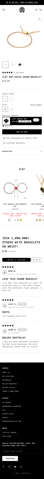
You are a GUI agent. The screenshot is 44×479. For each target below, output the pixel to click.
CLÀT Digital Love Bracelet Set (15, 205)
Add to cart (22, 132)
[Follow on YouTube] (15, 467)
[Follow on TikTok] (21, 467)
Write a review (16, 259)
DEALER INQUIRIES (9, 384)
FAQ (3, 410)
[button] (8, 72)
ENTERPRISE (6, 380)
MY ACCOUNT (6, 402)
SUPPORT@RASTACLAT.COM (11, 421)
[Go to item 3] (12, 65)
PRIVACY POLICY (8, 388)
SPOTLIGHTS (6, 436)
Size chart (36, 104)
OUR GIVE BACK (8, 376)
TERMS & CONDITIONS (10, 391)
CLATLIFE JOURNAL (9, 433)
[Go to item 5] (20, 65)
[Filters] (34, 260)
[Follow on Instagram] (9, 467)
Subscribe (10, 458)
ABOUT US (5, 372)
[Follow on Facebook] (3, 467)
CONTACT (5, 418)
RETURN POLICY (8, 414)
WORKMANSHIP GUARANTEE (11, 406)
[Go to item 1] (5, 65)
